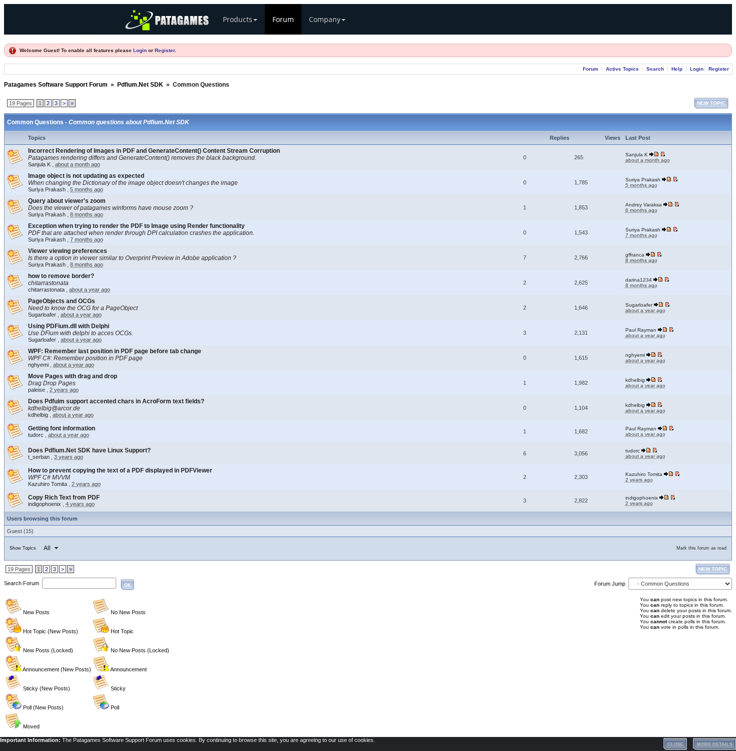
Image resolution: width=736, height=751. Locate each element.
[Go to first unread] (662, 154)
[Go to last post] (654, 154)
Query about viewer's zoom (67, 200)
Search (655, 69)
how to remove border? (61, 276)
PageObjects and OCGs (61, 301)
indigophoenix (44, 504)
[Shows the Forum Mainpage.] (66, 39)
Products (237, 19)
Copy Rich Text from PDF (64, 497)
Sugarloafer (42, 315)
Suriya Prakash (47, 189)
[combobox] (50, 548)
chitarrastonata (46, 290)
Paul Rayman (640, 330)
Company (324, 19)
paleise (36, 390)
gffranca (634, 255)
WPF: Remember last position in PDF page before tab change (114, 351)
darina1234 (638, 280)
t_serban (39, 457)
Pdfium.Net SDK (140, 84)
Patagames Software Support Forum (56, 84)
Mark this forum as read (701, 548)
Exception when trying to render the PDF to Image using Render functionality (136, 225)
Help (676, 69)
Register (165, 50)
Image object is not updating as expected (86, 175)
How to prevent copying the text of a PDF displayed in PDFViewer (120, 470)
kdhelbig (635, 380)
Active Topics (622, 69)
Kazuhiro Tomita (47, 484)
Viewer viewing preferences (67, 251)
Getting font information (61, 428)
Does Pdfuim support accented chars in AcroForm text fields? (116, 401)
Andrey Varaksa (643, 204)
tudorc (36, 435)
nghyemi (38, 365)
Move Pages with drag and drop (72, 376)
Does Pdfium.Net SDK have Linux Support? (89, 450)
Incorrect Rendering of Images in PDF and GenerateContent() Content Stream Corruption (154, 150)
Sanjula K (39, 164)
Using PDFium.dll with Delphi (68, 326)
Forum (283, 19)
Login (140, 50)
